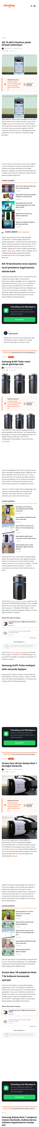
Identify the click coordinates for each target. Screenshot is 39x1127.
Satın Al (11, 625)
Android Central (14, 849)
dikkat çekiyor (22, 283)
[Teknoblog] (9, 6)
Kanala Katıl (19, 319)
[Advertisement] (19, 704)
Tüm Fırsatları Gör (18, 642)
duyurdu (14, 856)
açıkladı (10, 124)
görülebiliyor (6, 441)
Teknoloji (11, 357)
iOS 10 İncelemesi (23, 232)
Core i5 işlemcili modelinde (19, 601)
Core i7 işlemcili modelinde (19, 652)
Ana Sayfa (4, 38)
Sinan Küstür (8, 48)
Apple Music (11, 251)
